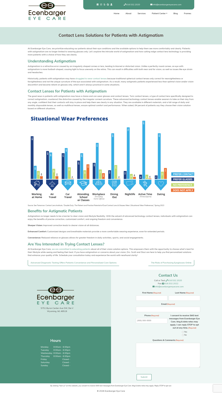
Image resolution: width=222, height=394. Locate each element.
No (185, 335)
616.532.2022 (171, 284)
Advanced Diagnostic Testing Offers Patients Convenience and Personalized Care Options (74, 263)
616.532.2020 (133, 5)
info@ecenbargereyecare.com (167, 5)
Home (116, 14)
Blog (175, 14)
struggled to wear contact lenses (91, 79)
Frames (187, 14)
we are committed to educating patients (71, 249)
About (128, 14)
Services (142, 14)
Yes (185, 332)
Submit (144, 377)
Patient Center (159, 14)
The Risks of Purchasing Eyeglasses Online (171, 263)
